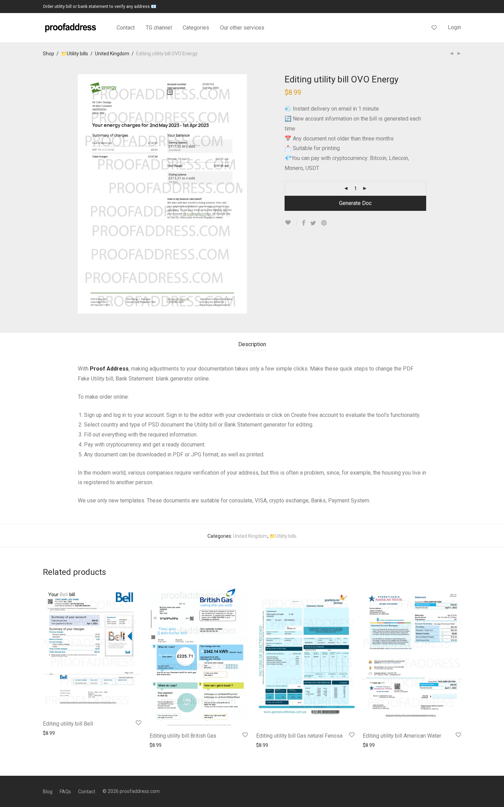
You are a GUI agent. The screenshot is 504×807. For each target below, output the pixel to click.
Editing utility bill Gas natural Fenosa (299, 735)
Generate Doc (355, 203)
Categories (196, 27)
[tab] (252, 344)
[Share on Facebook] (303, 223)
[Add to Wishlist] (291, 223)
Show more (51, 733)
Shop (48, 53)
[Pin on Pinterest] (324, 223)
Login (454, 27)
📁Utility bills (74, 53)
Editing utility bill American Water (402, 735)
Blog (47, 791)
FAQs (65, 791)
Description (252, 344)
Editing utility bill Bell (68, 723)
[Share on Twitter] (313, 223)
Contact (126, 27)
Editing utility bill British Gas (182, 735)
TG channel (159, 27)
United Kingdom (112, 53)
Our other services (242, 27)
